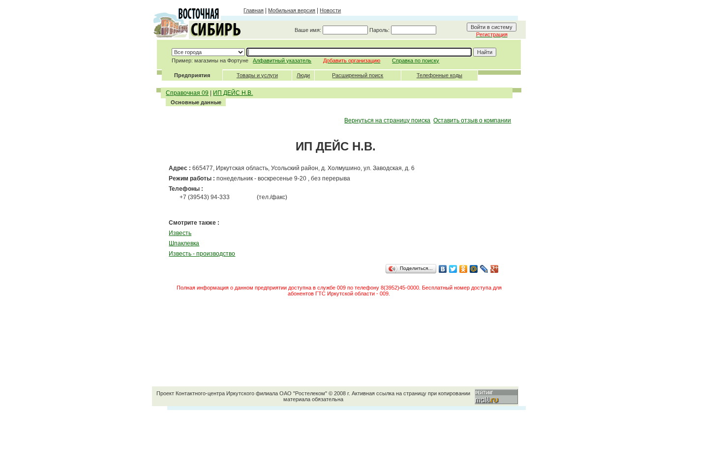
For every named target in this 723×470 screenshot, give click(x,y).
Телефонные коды (439, 75)
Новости (330, 10)
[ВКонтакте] (443, 269)
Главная (253, 10)
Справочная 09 (187, 92)
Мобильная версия (291, 10)
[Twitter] (453, 269)
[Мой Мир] (474, 269)
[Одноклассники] (463, 269)
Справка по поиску (415, 60)
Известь (180, 233)
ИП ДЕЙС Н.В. (233, 92)
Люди (303, 75)
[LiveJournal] (484, 269)
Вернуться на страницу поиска (387, 120)
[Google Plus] (494, 269)
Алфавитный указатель (282, 60)
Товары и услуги (257, 75)
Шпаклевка (184, 243)
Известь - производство (202, 253)
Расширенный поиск (357, 75)
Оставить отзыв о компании (472, 120)
